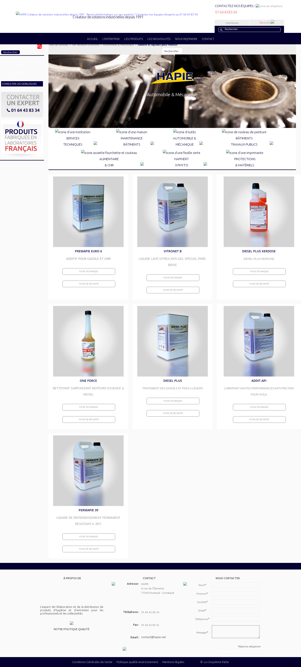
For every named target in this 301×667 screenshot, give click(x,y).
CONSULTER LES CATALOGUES (19, 83)
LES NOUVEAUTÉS (159, 39)
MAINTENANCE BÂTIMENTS (132, 141)
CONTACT (208, 39)
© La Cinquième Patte (214, 661)
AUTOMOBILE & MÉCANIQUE (184, 141)
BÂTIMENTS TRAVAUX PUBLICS (244, 141)
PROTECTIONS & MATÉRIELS (244, 162)
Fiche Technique (88, 271)
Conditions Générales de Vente (92, 661)
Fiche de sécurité (89, 284)
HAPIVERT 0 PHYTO (181, 162)
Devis (265, 22)
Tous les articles (58, 45)
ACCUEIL (92, 39)
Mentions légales (173, 661)
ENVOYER (229, 651)
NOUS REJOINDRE (186, 39)
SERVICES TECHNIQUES (72, 141)
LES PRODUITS (133, 39)
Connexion (232, 23)
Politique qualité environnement (138, 661)
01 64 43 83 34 (226, 12)
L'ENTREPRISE (111, 39)
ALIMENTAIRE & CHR (109, 162)
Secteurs (19, 65)
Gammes (18, 72)
